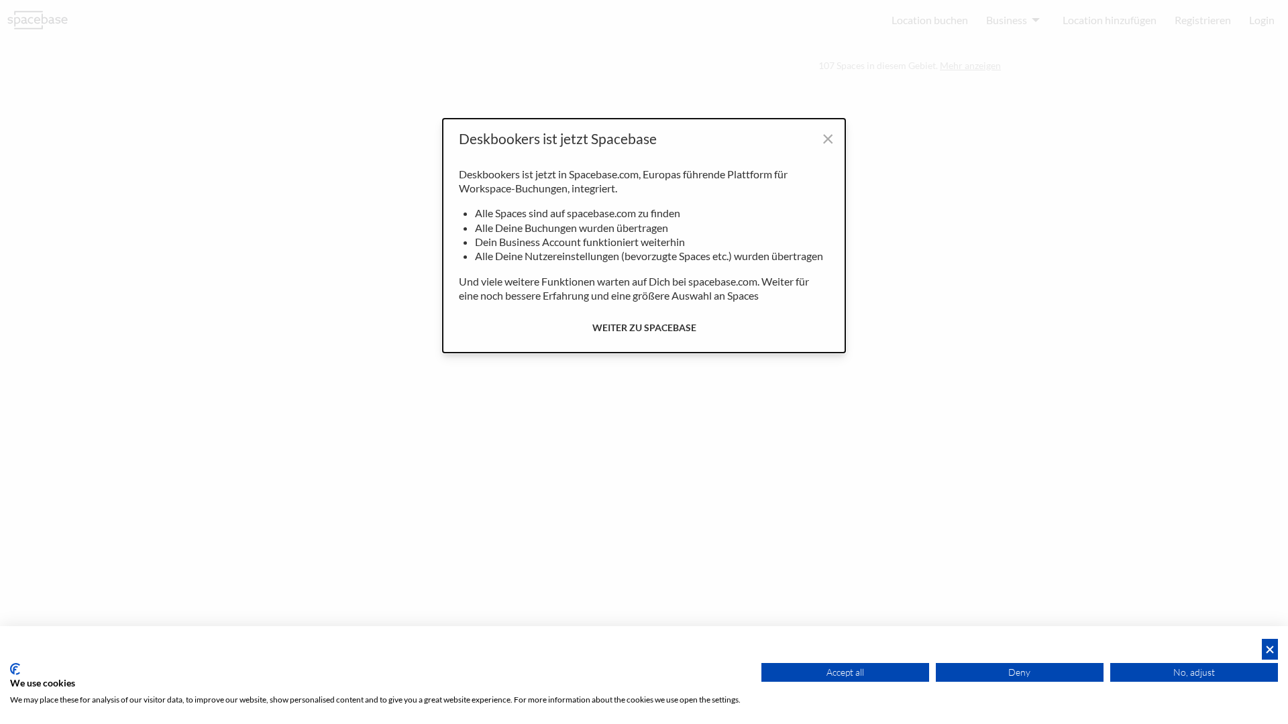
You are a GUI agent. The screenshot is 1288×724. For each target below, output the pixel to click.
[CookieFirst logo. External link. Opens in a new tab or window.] (15, 669)
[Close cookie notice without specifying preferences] (1270, 649)
